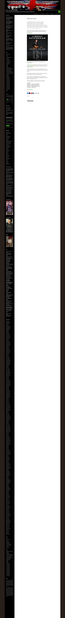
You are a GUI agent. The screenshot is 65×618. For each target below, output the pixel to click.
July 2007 (7, 476)
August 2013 (7, 444)
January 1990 (7, 509)
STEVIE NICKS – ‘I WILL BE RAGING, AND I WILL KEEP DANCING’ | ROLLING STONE (9, 48)
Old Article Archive (8, 61)
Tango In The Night (9, 308)
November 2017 (8, 394)
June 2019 (7, 376)
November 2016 (8, 407)
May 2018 (7, 388)
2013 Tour (8, 258)
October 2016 (7, 408)
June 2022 (7, 346)
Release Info (7, 153)
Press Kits (7, 58)
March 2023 (7, 341)
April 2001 (7, 492)
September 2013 (8, 443)
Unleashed (7, 316)
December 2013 (8, 440)
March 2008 (7, 471)
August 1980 (7, 523)
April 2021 (7, 356)
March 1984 (7, 519)
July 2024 (7, 330)
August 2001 (7, 490)
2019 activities (8, 82)
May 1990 (7, 508)
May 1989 (7, 510)
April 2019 (7, 378)
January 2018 (7, 392)
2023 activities (8, 78)
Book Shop (7, 75)
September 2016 (8, 409)
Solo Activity (35, 22)
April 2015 (7, 423)
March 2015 (7, 424)
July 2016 (7, 411)
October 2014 (7, 429)
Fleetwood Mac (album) (9, 273)
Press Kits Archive (8, 107)
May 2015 (7, 422)
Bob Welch (7, 134)
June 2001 (7, 491)
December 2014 (8, 427)
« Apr (6, 102)
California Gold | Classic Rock (9, 45)
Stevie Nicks (7, 157)
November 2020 (8, 361)
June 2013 (7, 446)
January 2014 (7, 439)
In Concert (11, 276)
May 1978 (7, 526)
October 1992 (7, 503)
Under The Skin (8, 315)
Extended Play (9, 266)
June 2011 (7, 460)
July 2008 (7, 469)
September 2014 (8, 430)
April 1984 (7, 518)
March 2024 (7, 333)
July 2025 (7, 324)
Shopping (7, 550)
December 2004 (8, 488)
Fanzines (7, 139)
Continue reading (30, 89)
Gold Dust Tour (8, 276)
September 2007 (8, 474)
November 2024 (8, 327)
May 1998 (7, 493)
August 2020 (7, 364)
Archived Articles (8, 109)
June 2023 (7, 340)
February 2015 (7, 425)
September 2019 (8, 375)
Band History (7, 59)
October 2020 (7, 362)
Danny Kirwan (7, 138)
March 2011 (7, 462)
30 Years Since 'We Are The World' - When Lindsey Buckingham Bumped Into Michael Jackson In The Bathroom (9, 193)
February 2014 (7, 438)
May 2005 (7, 486)
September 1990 (8, 507)
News (6, 91)
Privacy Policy (8, 62)
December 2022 (8, 343)
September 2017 (8, 396)
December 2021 (8, 349)
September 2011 (8, 458)
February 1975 (7, 534)
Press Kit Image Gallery (8, 108)
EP (6, 266)
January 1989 (7, 511)
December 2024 (8, 326)
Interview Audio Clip (8, 143)
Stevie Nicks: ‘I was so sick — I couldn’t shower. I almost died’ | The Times (9, 173)
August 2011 (7, 459)
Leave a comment (38, 28)
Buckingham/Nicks (8, 136)
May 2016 (7, 412)
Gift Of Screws (8, 275)
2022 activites (8, 79)
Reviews (7, 154)
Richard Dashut (8, 155)
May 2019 (7, 377)
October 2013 (7, 442)
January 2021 (7, 359)
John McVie (7, 144)
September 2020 (8, 363)
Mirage (7, 293)
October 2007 (7, 473)
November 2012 (8, 454)
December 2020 (8, 360)
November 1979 (8, 525)
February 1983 (7, 521)
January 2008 (7, 472)
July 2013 (7, 445)
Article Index (7, 60)
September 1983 (8, 520)
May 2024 (7, 331)
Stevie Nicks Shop (8, 70)
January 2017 (7, 405)
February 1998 (7, 495)
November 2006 (8, 479)
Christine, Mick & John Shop (9, 72)
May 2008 (7, 470)
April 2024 (7, 332)
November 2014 (8, 428)
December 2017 (8, 393)
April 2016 (7, 413)
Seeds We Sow (11, 303)
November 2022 (8, 344)
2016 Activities (8, 567)
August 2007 (7, 475)
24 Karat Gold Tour (9, 256)
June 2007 (7, 477)
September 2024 (8, 328)
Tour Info (38, 22)
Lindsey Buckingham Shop (9, 557)
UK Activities (7, 76)
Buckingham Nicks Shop (9, 71)
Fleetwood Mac (32, 64)
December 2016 (8, 406)
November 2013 (8, 441)
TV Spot (7, 160)
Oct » (12, 102)
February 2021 (7, 358)
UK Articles (42, 22)
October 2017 (7, 395)
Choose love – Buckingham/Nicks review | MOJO (9, 30)
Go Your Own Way (8, 54)
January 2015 (7, 426)
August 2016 (7, 410)
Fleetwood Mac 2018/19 (9, 141)
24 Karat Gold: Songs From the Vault (8, 254)
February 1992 (7, 506)
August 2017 (7, 397)
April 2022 (7, 347)
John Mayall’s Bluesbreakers (9, 278)
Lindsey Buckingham (30, 22)
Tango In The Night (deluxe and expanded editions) (9, 310)
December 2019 (8, 372)
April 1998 (7, 494)
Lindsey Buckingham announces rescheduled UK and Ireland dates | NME (37, 25)
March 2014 (7, 437)
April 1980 (7, 524)
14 (7, 99)
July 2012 (7, 455)
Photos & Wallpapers (8, 57)
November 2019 (8, 373)
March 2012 (7, 457)
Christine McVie (8, 137)
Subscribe (8, 125)
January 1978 (7, 527)
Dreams (7, 538)
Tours (7, 56)
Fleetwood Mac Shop (8, 556)
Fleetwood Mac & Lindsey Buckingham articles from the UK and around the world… (20, 11)
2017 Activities (8, 568)
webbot (33, 28)
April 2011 (7, 461)
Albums (7, 55)
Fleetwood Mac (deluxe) (9, 274)
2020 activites (8, 81)
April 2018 (7, 389)
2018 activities (8, 83)
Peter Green (7, 151)
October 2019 (7, 374)
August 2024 (7, 329)
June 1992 (7, 505)
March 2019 (7, 379)
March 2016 (7, 414)
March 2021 (7, 357)
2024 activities (8, 77)
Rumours (7, 303)
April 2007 (7, 478)
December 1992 (8, 502)
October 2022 (7, 345)
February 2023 (7, 342)
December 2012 (8, 453)
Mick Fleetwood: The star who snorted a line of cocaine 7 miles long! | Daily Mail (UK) (9, 188)
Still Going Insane (8, 63)
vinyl (9, 316)
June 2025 (7, 325)
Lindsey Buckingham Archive (9, 112)
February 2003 (7, 489)
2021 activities (8, 80)
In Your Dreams (8, 277)
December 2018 (8, 381)
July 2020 (7, 365)
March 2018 (7, 390)
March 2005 (7, 487)
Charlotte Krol (30, 32)
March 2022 (7, 348)
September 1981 (8, 522)
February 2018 (7, 391)
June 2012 (7, 456)
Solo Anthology (8, 304)
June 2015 (7, 421)
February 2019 (7, 380)
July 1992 (7, 504)
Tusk (6, 312)
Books (6, 135)
